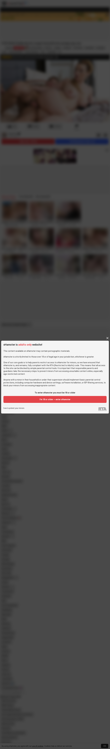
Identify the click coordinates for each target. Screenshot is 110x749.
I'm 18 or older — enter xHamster (55, 399)
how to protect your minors (13, 408)
